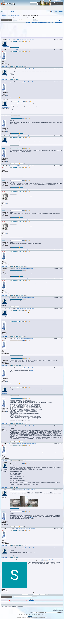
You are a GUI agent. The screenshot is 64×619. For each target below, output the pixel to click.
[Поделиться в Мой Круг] (24, 41)
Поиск (56, 11)
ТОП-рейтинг (3, 8)
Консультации (22, 6)
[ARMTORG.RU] (9, 3)
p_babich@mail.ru (5, 304)
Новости (10, 6)
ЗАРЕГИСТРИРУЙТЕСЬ (31, 600)
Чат (51, 11)
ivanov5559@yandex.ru (4, 554)
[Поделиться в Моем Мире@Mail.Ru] (23, 41)
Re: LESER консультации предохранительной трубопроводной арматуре (26, 425)
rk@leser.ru (31, 370)
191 (6, 184)
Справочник (49, 6)
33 (6, 203)
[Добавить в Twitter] (26, 41)
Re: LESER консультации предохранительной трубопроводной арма (25, 39)
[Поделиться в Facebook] (22, 41)
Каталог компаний (55, 6)
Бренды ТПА (44, 6)
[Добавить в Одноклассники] (25, 41)
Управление (14, 20)
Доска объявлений (15, 6)
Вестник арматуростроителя (29, 6)
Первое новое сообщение (53, 22)
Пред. (60, 20)
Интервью (39, 6)
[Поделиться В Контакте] (29, 101)
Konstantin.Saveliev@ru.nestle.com (6, 107)
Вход (3, 11)
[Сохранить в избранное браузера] (29, 41)
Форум (6, 6)
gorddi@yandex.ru (5, 142)
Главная (2, 6)
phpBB (23, 614)
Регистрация (12, 11)
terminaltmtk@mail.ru (5, 75)
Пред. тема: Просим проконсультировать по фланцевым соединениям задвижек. (37, 22)
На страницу (58, 20)
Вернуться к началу (4, 66)
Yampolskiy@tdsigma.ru (4, 393)
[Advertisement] (31, 30)
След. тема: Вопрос (59, 22)
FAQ (53, 11)
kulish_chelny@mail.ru (6, 46)
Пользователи (60, 11)
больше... (38, 2)
